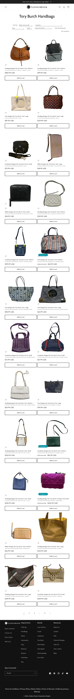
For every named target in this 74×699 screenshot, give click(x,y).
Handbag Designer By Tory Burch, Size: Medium (18, 68)
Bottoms (23, 649)
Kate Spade (41, 649)
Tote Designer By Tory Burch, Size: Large (16, 116)
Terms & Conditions (12, 689)
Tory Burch (40, 640)
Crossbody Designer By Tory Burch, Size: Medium (19, 259)
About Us (57, 627)
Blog (55, 653)
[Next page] (50, 613)
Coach (39, 631)
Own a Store (9, 637)
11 (44, 613)
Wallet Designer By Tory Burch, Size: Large (49, 164)
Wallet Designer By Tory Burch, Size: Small (17, 212)
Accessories (24, 640)
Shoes (23, 636)
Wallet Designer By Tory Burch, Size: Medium (18, 546)
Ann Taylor (40, 657)
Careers (56, 631)
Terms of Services (48, 689)
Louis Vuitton (41, 627)
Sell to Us (8, 641)
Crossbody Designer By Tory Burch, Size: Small (18, 164)
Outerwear (24, 657)
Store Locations (10, 628)
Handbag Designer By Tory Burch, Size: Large (50, 116)
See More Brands (60, 28)
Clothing (23, 627)
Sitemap (37, 692)
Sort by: (15, 25)
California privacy (62, 689)
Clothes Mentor (33, 696)
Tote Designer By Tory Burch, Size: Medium (50, 259)
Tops (22, 644)
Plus (22, 662)
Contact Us (8, 633)
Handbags (24, 631)
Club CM (56, 644)
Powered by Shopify (44, 696)
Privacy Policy (25, 689)
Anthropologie (41, 653)
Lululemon (40, 636)
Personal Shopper (59, 640)
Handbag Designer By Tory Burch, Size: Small (18, 451)
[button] (6, 7)
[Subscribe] (35, 673)
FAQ (55, 636)
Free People (41, 644)
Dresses (23, 653)
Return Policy (36, 689)
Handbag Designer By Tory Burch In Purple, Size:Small (53, 498)
